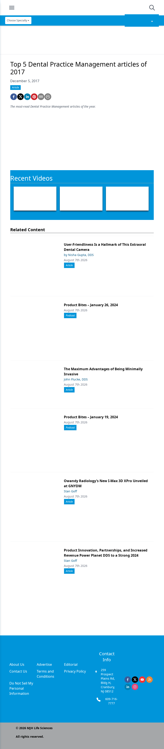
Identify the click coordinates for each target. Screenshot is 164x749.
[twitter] (20, 96)
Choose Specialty (17, 20)
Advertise (44, 664)
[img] (82, 7)
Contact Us (18, 671)
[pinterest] (34, 96)
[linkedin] (27, 96)
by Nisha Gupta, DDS (79, 255)
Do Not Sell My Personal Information (21, 688)
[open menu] (12, 7)
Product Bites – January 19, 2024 (91, 417)
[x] (135, 679)
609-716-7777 (111, 701)
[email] (41, 96)
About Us (16, 664)
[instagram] (135, 687)
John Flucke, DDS (76, 379)
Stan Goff (70, 491)
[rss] (149, 679)
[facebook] (13, 96)
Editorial (71, 664)
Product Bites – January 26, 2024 (91, 305)
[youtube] (142, 679)
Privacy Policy (75, 671)
